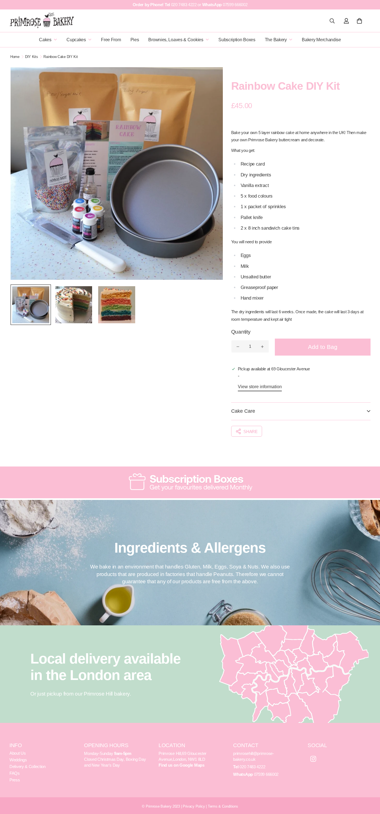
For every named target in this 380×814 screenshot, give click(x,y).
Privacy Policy (194, 806)
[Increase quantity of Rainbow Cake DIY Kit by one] (262, 346)
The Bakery (276, 39)
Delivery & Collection (27, 766)
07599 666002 (235, 4)
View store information (260, 386)
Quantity (241, 332)
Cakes (45, 39)
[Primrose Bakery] (42, 20)
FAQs (14, 773)
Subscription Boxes (236, 39)
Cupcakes (76, 39)
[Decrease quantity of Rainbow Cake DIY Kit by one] (237, 346)
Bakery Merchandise (321, 39)
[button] (358, 20)
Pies (134, 39)
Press (14, 779)
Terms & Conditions (223, 806)
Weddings (18, 759)
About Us (17, 753)
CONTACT (245, 745)
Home (14, 57)
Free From (111, 39)
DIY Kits (31, 57)
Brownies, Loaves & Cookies (175, 39)
